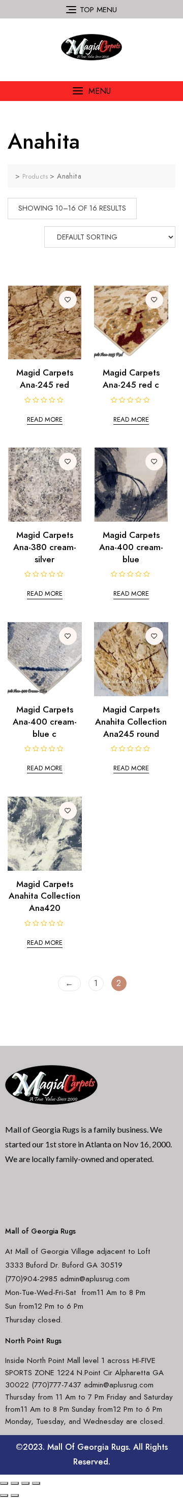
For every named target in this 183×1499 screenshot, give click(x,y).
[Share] (15, 1483)
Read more (45, 419)
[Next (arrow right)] (15, 1495)
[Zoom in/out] (36, 1483)
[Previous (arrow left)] (4, 1495)
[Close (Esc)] (4, 1483)
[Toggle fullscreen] (25, 1483)
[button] (91, 91)
